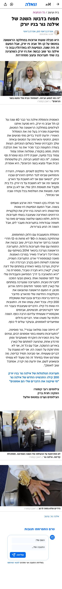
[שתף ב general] (5, 4)
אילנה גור (54, 517)
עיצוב (46, 517)
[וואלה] (31, 4)
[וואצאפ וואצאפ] (11, 4)
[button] (48, 4)
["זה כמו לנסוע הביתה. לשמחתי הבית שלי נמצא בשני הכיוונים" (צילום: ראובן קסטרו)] (31, 82)
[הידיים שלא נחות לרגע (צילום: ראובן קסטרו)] (31, 488)
